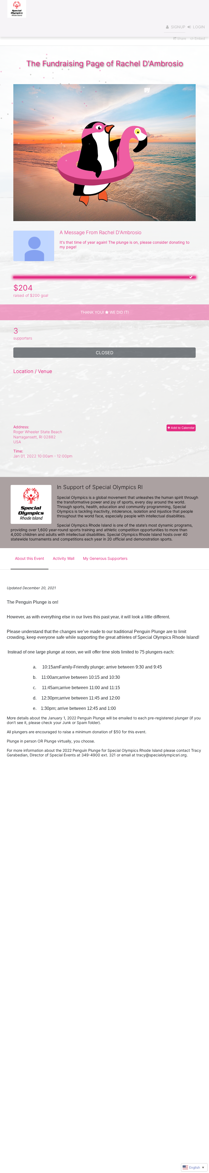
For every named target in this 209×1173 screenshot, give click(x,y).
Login (199, 27)
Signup (178, 27)
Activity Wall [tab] (63, 558)
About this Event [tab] (29, 558)
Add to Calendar (182, 428)
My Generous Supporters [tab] (105, 558)
